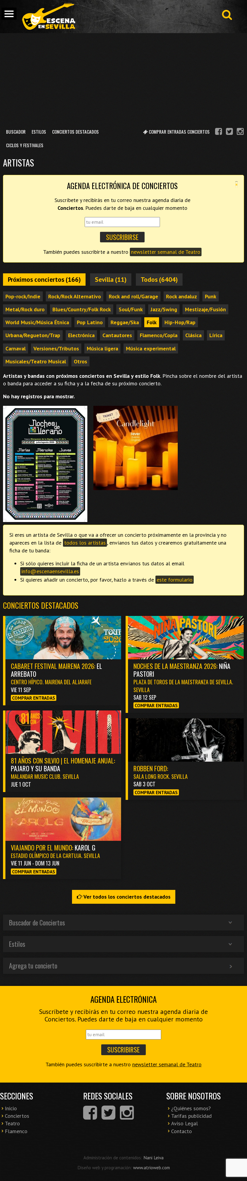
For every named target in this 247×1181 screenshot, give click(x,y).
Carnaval (15, 348)
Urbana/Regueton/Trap (32, 335)
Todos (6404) (159, 279)
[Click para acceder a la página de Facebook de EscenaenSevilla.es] (218, 132)
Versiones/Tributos (56, 348)
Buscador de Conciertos (37, 922)
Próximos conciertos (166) (44, 279)
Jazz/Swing (164, 309)
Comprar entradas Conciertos (179, 131)
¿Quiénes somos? (191, 1108)
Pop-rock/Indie (22, 296)
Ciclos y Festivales (24, 145)
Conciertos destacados (40, 605)
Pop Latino (90, 322)
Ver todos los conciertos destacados (126, 896)
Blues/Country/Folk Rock (81, 309)
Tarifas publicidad (191, 1115)
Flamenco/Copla (158, 335)
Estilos (39, 131)
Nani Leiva (153, 1158)
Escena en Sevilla (48, 16)
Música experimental (151, 348)
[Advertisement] (123, 78)
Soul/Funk (131, 309)
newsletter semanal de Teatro (165, 251)
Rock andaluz (181, 296)
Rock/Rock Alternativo (74, 296)
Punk (210, 296)
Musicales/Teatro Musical (35, 361)
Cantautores (117, 335)
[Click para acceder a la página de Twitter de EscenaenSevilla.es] (229, 132)
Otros (80, 361)
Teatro (12, 1123)
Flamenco (16, 1131)
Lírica (215, 335)
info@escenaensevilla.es (50, 571)
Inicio (11, 1108)
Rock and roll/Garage (133, 296)
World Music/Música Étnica (37, 322)
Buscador (16, 131)
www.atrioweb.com (151, 1167)
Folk (152, 322)
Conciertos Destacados (75, 131)
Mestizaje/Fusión (205, 309)
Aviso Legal (184, 1123)
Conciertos (17, 1115)
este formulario (174, 579)
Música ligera (102, 348)
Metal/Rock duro (25, 309)
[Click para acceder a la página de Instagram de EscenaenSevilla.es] (240, 132)
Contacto (181, 1131)
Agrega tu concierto (33, 965)
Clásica (193, 335)
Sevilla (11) (111, 279)
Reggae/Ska (125, 322)
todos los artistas (85, 542)
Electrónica (81, 335)
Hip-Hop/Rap (179, 322)
